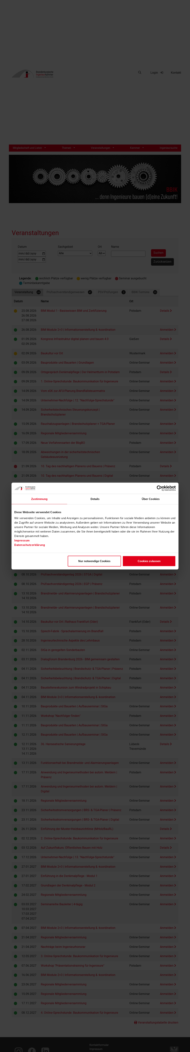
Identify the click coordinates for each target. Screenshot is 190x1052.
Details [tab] (95, 499)
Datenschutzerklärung (29, 544)
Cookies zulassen (149, 560)
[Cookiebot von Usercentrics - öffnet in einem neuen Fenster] (159, 488)
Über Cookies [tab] (151, 499)
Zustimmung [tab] (39, 499)
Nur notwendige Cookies (94, 560)
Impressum (22, 540)
